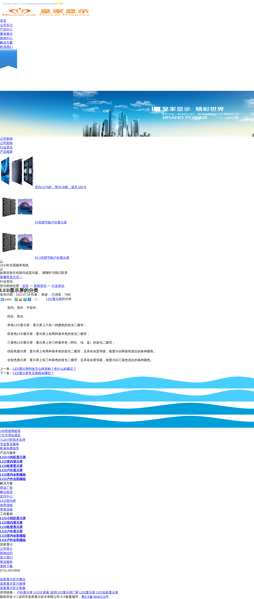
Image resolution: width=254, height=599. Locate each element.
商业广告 (6, 487)
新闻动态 (6, 553)
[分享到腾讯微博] (25, 299)
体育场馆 (6, 505)
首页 (25, 286)
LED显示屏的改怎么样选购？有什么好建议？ (44, 368)
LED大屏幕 (41, 592)
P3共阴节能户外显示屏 (51, 222)
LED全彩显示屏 (107, 592)
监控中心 (6, 496)
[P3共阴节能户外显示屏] (17, 222)
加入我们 (6, 557)
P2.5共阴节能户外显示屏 (52, 257)
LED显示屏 (54, 299)
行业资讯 (6, 147)
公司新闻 (6, 138)
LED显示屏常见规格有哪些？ (33, 373)
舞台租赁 (6, 492)
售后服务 (6, 562)
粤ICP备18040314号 (95, 596)
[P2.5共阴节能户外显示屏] (17, 257)
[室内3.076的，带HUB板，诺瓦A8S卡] (17, 187)
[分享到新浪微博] (20, 299)
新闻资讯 (40, 286)
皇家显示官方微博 (12, 583)
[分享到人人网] (29, 299)
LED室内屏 (8, 500)
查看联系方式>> (11, 277)
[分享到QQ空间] (16, 299)
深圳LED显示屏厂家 (64, 592)
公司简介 (6, 548)
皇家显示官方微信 (12, 579)
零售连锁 (6, 509)
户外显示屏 (25, 592)
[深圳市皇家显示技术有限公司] (46, 17)
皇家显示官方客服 (12, 588)
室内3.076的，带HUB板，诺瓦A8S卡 (61, 187)
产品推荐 (6, 151)
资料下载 (6, 566)
